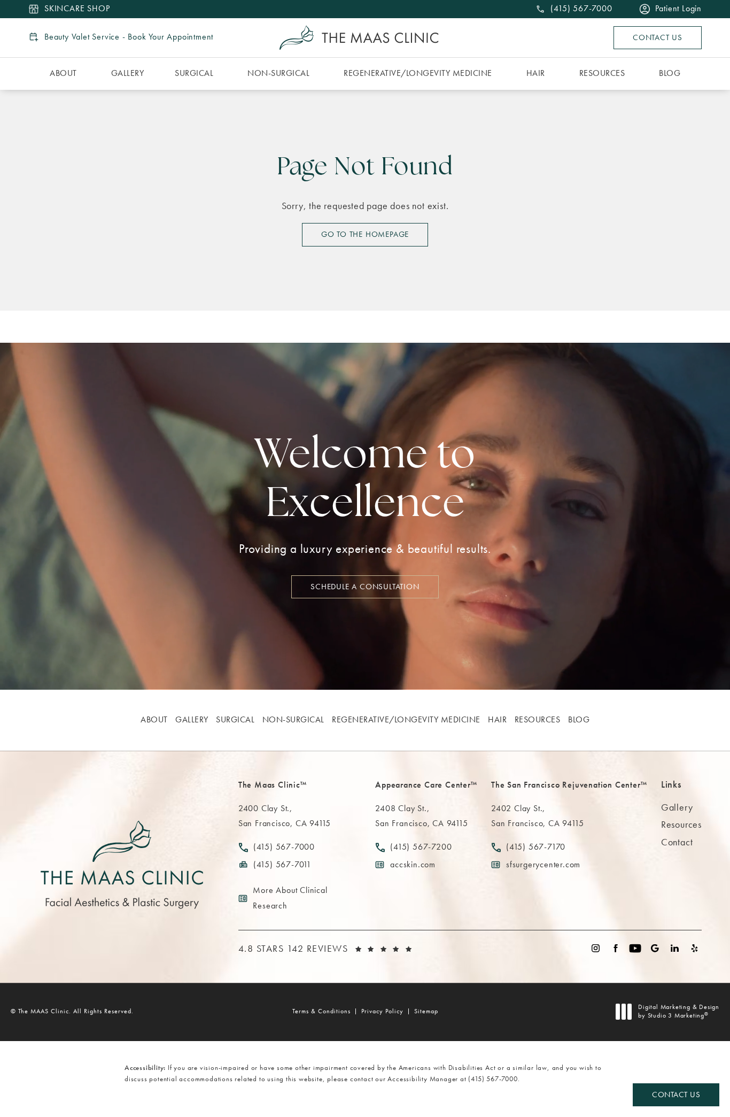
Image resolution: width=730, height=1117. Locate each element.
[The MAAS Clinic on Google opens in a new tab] (655, 948)
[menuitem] (65, 73)
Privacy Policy (382, 1011)
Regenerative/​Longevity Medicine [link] (418, 73)
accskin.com (413, 864)
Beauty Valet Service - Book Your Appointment (128, 37)
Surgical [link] (194, 73)
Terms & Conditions (321, 1011)
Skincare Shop (77, 9)
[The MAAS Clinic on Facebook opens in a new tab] (615, 948)
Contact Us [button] (676, 1094)
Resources (681, 824)
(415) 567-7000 (492, 1078)
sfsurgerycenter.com (543, 864)
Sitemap (426, 1011)
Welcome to (365, 481)
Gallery (677, 807)
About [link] (63, 73)
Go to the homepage (365, 234)
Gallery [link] (127, 73)
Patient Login (678, 9)
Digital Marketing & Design (678, 1011)
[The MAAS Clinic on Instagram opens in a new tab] (595, 948)
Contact (677, 842)
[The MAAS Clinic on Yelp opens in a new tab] (694, 948)
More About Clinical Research (290, 897)
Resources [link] (602, 73)
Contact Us (657, 37)
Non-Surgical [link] (278, 73)
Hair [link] (535, 73)
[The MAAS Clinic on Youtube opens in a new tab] (635, 948)
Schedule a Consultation (364, 586)
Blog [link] (669, 73)
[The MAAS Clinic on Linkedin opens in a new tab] (674, 948)
